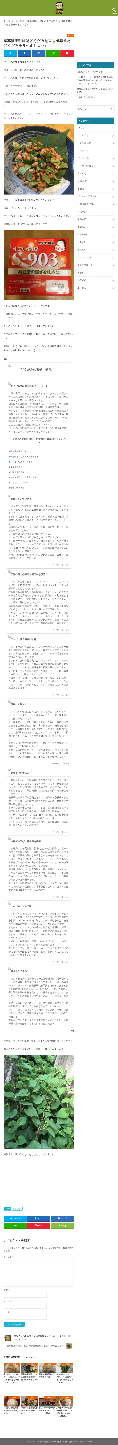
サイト (7, 1312)
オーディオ (84, 257)
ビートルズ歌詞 (86, 196)
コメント (9, 1257)
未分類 (82, 288)
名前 (7, 1290)
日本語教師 (85, 204)
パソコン (83, 158)
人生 (81, 173)
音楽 (81, 250)
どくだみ (18, 1209)
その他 (82, 181)
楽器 (81, 219)
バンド (82, 135)
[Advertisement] (39, 1180)
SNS (81, 128)
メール (8, 1301)
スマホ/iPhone (86, 166)
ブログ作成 (85, 265)
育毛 (81, 242)
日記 (81, 212)
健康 (82, 234)
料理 (8, 1209)
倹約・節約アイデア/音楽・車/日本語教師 (57, 1442)
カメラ (82, 150)
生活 (81, 227)
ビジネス (84, 143)
